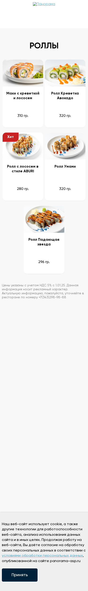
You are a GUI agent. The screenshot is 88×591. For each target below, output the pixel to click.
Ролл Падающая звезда (43, 242)
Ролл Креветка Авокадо (65, 96)
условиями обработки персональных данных (42, 556)
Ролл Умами (65, 167)
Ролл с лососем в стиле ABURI (22, 169)
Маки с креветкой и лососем (22, 96)
